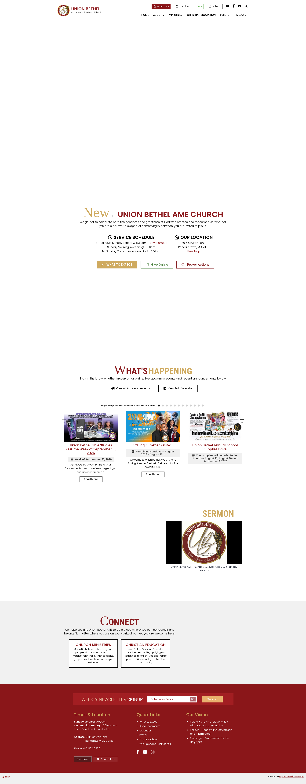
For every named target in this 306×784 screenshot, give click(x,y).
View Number (158, 243)
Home (145, 15)
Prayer (143, 735)
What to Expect (118, 264)
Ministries (175, 15)
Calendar (145, 730)
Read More (91, 479)
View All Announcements (133, 388)
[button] (242, 422)
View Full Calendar (180, 388)
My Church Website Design (291, 776)
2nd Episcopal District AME (155, 744)
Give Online (158, 264)
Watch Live (163, 6)
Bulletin (216, 6)
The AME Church (149, 739)
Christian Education (201, 15)
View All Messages (204, 583)
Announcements (149, 726)
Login (7, 776)
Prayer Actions (197, 264)
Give (199, 6)
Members (82, 759)
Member (184, 6)
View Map (193, 251)
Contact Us (108, 759)
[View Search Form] (246, 6)
